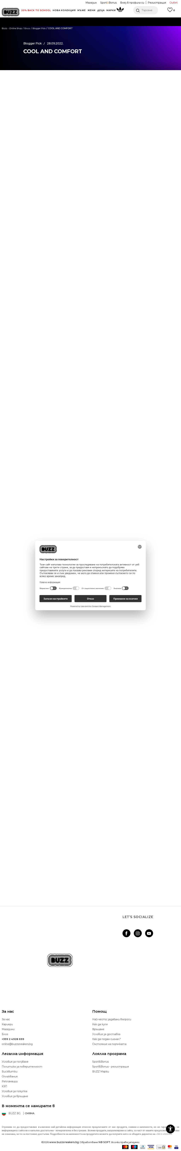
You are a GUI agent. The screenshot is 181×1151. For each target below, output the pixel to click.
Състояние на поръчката (109, 1044)
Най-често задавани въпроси (111, 1019)
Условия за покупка (14, 1091)
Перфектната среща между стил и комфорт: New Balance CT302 (90, 789)
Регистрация (157, 2)
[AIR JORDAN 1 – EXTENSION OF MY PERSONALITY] (90, 840)
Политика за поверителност (22, 1066)
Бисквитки (9, 1071)
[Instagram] (138, 933)
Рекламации (10, 1081)
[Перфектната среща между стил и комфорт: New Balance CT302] (90, 749)
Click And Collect (52, 26)
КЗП (4, 1086)
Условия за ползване (15, 1061)
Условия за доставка (106, 1034)
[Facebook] (12, 82)
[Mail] (11, 111)
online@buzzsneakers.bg (17, 1044)
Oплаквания (9, 1076)
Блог (5, 1034)
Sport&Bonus (100, 1061)
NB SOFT (104, 1142)
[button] (145, 10)
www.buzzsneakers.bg (64, 1142)
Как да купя (100, 1024)
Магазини (8, 1029)
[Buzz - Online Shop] (10, 12)
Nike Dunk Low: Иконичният (90, 698)
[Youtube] (149, 933)
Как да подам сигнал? (106, 1039)
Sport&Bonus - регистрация (110, 1066)
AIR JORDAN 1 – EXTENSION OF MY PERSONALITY (90, 881)
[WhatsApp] (12, 97)
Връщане (98, 1029)
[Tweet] (12, 90)
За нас (6, 1019)
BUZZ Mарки (100, 1071)
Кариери (7, 1024)
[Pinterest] (12, 119)
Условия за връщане (15, 1096)
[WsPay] (161, 1147)
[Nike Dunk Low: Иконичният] (90, 657)
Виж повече (133, 26)
